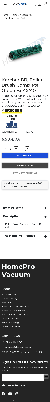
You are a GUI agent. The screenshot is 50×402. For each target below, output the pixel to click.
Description (11, 216)
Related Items (13, 207)
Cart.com (34, 401)
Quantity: (7, 148)
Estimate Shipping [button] (25, 173)
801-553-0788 (16, 342)
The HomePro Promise (19, 235)
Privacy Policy (13, 385)
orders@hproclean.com (19, 347)
